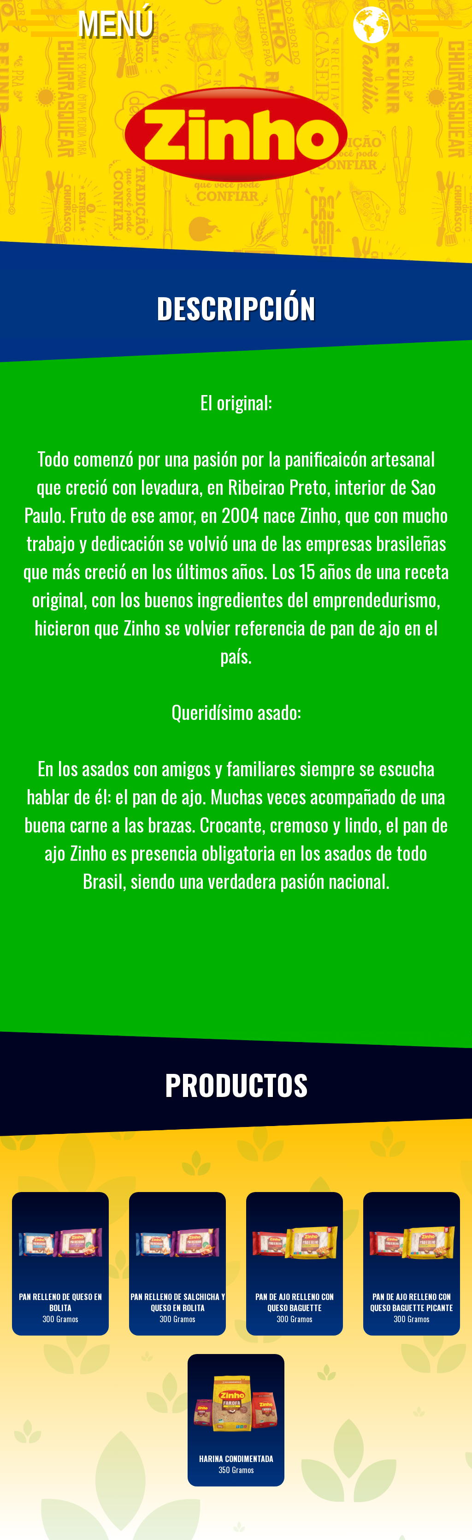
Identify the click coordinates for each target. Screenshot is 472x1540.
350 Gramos (236, 1469)
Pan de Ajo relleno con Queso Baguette (294, 1302)
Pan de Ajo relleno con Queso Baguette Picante (411, 1302)
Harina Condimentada (236, 1458)
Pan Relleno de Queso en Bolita (60, 1302)
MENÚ (116, 22)
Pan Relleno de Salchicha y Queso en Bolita (177, 1302)
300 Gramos (60, 1318)
